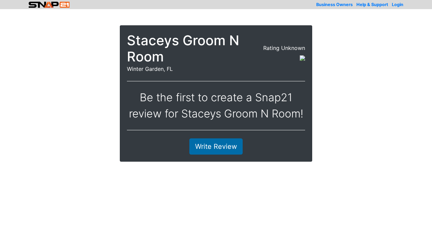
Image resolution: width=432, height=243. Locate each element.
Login (397, 4)
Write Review (216, 146)
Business (334, 4)
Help (372, 4)
